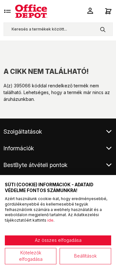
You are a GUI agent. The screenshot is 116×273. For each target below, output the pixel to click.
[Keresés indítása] (102, 29)
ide (50, 220)
